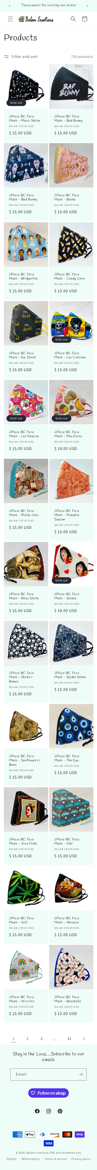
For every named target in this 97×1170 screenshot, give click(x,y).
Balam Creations (37, 1152)
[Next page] (83, 1038)
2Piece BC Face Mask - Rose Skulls (24, 596)
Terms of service (55, 1159)
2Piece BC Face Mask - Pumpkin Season (66, 515)
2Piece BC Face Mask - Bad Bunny (68, 119)
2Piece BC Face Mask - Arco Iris (22, 999)
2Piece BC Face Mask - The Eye (66, 758)
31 (69, 1038)
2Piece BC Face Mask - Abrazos (66, 920)
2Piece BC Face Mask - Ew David (22, 355)
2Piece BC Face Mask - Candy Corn (69, 276)
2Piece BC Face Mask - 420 (21, 920)
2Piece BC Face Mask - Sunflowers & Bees (24, 760)
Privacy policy (81, 1159)
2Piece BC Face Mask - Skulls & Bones (21, 677)
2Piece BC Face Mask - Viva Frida (23, 841)
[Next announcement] (87, 5)
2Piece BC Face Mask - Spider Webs (70, 675)
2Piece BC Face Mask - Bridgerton (23, 276)
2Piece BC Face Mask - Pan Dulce (68, 434)
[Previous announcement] (9, 5)
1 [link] (14, 1038)
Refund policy (31, 1159)
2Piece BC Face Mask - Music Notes (25, 119)
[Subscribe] (80, 1074)
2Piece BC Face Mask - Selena (66, 596)
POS (52, 1152)
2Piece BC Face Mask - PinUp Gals (24, 513)
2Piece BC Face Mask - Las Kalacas (24, 434)
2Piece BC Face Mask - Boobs (66, 197)
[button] (10, 19)
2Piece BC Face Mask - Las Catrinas (70, 355)
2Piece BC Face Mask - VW (66, 841)
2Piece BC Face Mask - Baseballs (67, 999)
